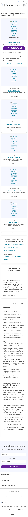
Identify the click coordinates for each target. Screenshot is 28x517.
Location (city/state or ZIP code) (9, 459)
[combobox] (13, 454)
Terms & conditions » (9, 509)
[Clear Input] (24, 454)
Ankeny (6, 259)
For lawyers (5, 480)
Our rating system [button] (9, 295)
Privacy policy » (20, 509)
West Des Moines (16, 256)
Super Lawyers (6, 474)
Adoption (8, 9)
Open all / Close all (18, 303)
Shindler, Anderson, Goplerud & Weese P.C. (13, 44)
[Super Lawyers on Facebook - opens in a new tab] (8, 496)
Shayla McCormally (14, 124)
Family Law (3, 9)
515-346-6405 (15, 48)
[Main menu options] (3, 5)
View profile (20, 63)
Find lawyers (14, 467)
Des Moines (7, 256)
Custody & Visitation (18, 244)
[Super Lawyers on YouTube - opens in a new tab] (16, 496)
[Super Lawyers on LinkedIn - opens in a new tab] (20, 496)
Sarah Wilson (14, 222)
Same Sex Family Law (9, 250)
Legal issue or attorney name (9, 452)
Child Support (7, 244)
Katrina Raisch (14, 157)
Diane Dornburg (14, 91)
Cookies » (14, 511)
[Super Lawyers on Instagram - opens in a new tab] (12, 496)
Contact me (9, 63)
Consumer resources (8, 486)
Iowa (13, 9)
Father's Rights (15, 247)
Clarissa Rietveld (14, 191)
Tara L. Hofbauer (14, 42)
